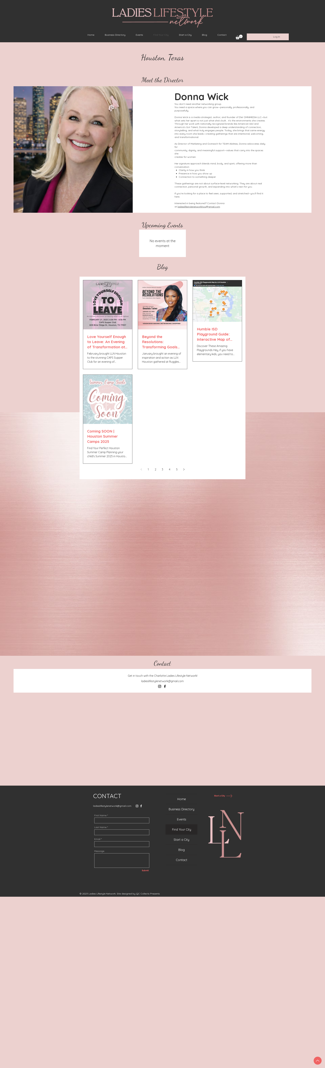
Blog (181, 850)
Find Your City (181, 829)
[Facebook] (165, 686)
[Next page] (184, 469)
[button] (239, 37)
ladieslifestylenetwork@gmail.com (162, 681)
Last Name (100, 827)
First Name (100, 815)
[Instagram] (160, 686)
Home (181, 799)
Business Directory (181, 809)
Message (99, 851)
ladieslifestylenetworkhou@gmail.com (199, 206)
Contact (181, 860)
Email (97, 839)
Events (181, 819)
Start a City (181, 840)
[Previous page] (141, 469)
